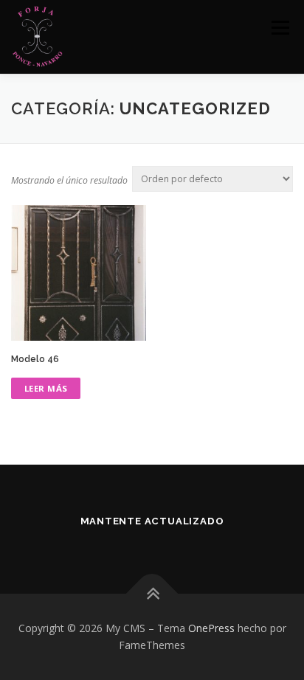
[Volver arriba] (152, 593)
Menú (279, 27)
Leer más (46, 388)
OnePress (211, 628)
